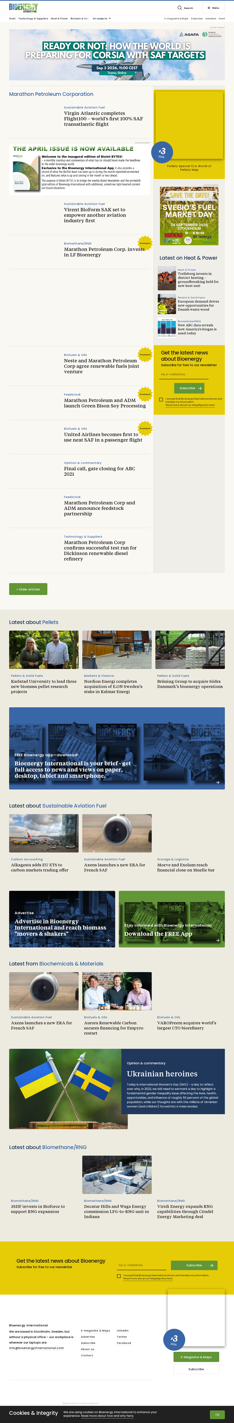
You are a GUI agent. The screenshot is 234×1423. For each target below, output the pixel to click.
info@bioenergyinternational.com (36, 1348)
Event (222, 18)
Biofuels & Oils (80, 18)
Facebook (124, 1343)
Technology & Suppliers (33, 18)
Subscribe (197, 18)
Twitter (122, 1337)
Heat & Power (59, 18)
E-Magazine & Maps (196, 1357)
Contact (87, 1355)
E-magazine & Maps (176, 18)
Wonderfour (91, 1403)
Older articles (28, 589)
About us (87, 1349)
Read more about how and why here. (107, 1416)
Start (12, 18)
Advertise (210, 18)
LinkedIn (123, 1330)
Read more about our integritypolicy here (190, 405)
